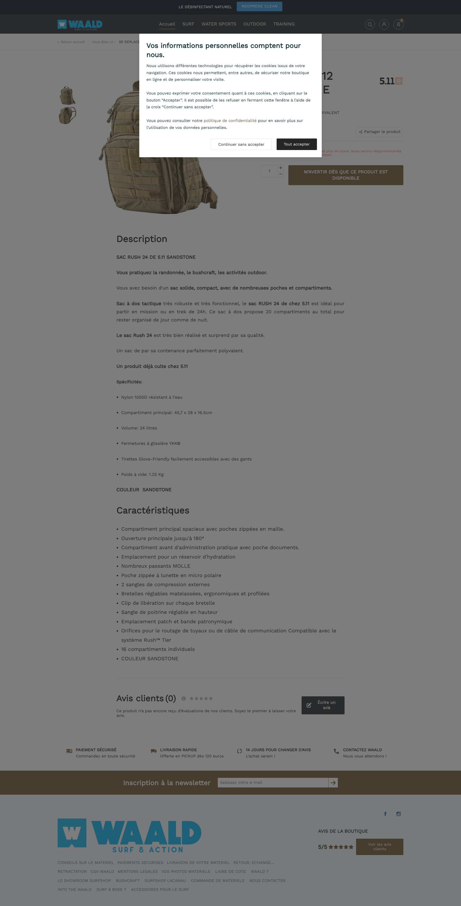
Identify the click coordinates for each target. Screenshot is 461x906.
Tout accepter (297, 144)
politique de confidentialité (230, 121)
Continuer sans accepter (241, 144)
